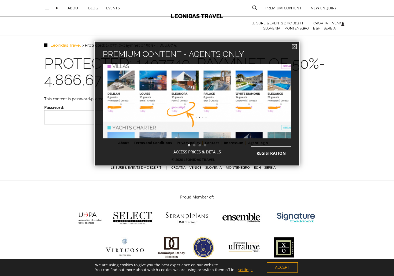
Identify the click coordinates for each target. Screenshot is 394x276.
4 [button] (207, 145)
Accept (282, 267)
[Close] (294, 46)
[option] (197, 110)
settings (245, 269)
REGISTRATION (271, 153)
